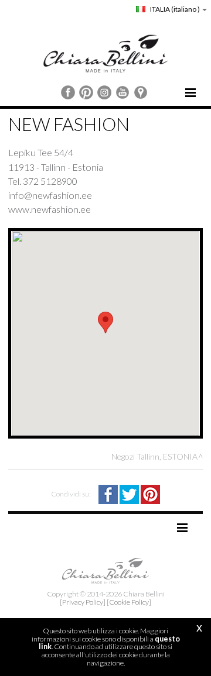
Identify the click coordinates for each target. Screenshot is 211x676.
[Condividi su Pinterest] (150, 493)
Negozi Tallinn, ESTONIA (154, 456)
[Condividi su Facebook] (109, 493)
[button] (105, 322)
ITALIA (174, 9)
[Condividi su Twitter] (130, 493)
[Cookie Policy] (129, 602)
